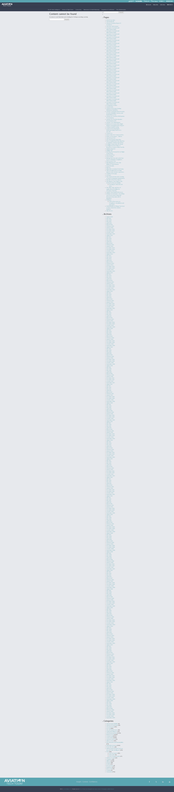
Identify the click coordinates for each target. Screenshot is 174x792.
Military (108, 761)
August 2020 (109, 328)
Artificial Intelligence (111, 731)
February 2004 (110, 635)
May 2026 (108, 221)
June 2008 (109, 555)
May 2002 (108, 668)
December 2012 (110, 471)
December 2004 (110, 620)
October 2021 (109, 306)
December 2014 (110, 434)
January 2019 (109, 358)
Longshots (109, 759)
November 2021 (110, 305)
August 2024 (109, 254)
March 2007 (109, 578)
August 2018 (109, 365)
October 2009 (110, 530)
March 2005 (109, 615)
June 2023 (108, 275)
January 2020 (109, 339)
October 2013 (109, 455)
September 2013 (110, 457)
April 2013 (108, 465)
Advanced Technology (112, 725)
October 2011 (109, 492)
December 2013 (110, 452)
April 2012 (108, 483)
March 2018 (109, 373)
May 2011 (108, 500)
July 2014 (108, 441)
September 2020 (110, 327)
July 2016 (108, 404)
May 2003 (108, 649)
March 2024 (109, 261)
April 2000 (109, 706)
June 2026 (108, 220)
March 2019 (109, 354)
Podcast (108, 762)
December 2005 (110, 601)
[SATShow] (146, 1)
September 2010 (110, 513)
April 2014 (109, 446)
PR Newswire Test (111, 161)
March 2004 (109, 634)
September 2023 (110, 271)
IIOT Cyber (112, 754)
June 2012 (108, 480)
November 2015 (110, 417)
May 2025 (108, 240)
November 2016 (110, 398)
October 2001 (110, 679)
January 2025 (109, 246)
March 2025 (109, 243)
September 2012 (110, 475)
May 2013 (108, 463)
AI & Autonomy (110, 726)
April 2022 (109, 297)
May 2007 (108, 575)
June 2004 (109, 629)
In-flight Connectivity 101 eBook (114, 144)
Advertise (162, 4)
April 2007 (109, 576)
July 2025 (108, 237)
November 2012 (110, 472)
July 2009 (108, 534)
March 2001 (109, 689)
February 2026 (110, 226)
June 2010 (108, 517)
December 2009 (110, 527)
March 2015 (109, 429)
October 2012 (109, 474)
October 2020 (110, 325)
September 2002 (110, 661)
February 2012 (110, 486)
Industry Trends (110, 757)
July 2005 (108, 609)
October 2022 (110, 288)
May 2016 (108, 407)
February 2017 (110, 393)
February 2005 (110, 617)
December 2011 (110, 489)
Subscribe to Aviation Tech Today (115, 169)
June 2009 (109, 536)
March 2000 (109, 708)
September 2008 (110, 550)
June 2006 (109, 592)
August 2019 (109, 347)
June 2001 (108, 685)
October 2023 (110, 269)
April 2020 (109, 334)
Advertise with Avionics (112, 26)
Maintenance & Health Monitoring (91, 9)
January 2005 (109, 618)
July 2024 (108, 255)
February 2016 (110, 412)
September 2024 (110, 252)
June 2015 (108, 424)
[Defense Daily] (169, 1)
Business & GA (110, 734)
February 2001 (110, 691)
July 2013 (108, 460)
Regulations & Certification (107, 9)
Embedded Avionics (111, 745)
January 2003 (109, 655)
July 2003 (108, 646)
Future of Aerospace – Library (114, 136)
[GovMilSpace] (154, 1)
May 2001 (108, 686)
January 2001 (109, 693)
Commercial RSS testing (112, 127)
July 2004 (108, 627)
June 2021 (108, 313)
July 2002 (108, 665)
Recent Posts (109, 765)
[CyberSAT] (162, 1)
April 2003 (109, 651)
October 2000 (110, 697)
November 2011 (110, 491)
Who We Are (109, 210)
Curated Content (110, 739)
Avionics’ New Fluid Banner (113, 122)
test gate (108, 175)
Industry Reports (110, 148)
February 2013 (110, 468)
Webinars (108, 200)
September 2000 (110, 699)
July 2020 (108, 330)
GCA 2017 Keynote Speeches (113, 139)
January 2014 (109, 451)
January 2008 (109, 562)
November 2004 (110, 621)
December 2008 (110, 545)
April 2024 (109, 260)
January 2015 (109, 432)
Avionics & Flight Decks (67, 9)
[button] (170, 4)
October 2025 (110, 232)
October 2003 (110, 641)
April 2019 (109, 353)
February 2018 (110, 375)
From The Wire (110, 747)
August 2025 (109, 235)
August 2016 (109, 403)
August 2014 (109, 440)
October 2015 (109, 418)
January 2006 (109, 600)
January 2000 (109, 711)
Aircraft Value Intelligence (54, 9)
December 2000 (110, 694)
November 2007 (110, 565)
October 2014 (110, 437)
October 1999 (110, 716)
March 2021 (109, 317)
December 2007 (110, 564)
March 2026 (109, 224)
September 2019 (110, 345)
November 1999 (110, 714)
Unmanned (109, 771)
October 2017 (109, 381)
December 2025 (110, 229)
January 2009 (109, 544)
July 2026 (108, 218)
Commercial (109, 736)
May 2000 (108, 705)
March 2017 (109, 392)
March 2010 (109, 522)
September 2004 (110, 624)
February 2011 (110, 505)
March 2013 (109, 466)
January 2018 (109, 376)
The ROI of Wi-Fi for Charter (113, 179)
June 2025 (108, 238)
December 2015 (110, 415)
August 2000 (109, 700)
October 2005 (110, 604)
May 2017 (108, 389)
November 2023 (110, 268)
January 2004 (109, 637)
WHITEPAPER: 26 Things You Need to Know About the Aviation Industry (115, 207)
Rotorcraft (109, 768)
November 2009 (110, 528)
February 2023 (110, 282)
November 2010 (110, 510)
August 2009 (109, 533)
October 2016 (109, 399)
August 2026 (109, 216)
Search (149, 4)
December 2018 (110, 359)
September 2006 (110, 587)
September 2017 (110, 382)
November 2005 (110, 603)
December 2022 (110, 285)
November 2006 (110, 584)
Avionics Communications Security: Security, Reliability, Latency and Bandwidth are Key (115, 113)
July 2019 (108, 348)
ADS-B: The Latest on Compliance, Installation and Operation (116, 203)
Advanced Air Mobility (112, 723)
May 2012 (108, 482)
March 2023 (109, 280)
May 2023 (108, 277)
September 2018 (110, 364)
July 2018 (108, 367)
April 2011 (108, 502)
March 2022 (109, 299)
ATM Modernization (111, 733)
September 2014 (110, 438)
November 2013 (110, 454)
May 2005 (108, 612)
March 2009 (109, 541)
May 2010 (108, 519)
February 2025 (110, 244)
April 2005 (109, 613)
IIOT (107, 751)
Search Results (110, 166)
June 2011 (108, 499)
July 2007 (108, 572)
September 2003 (110, 643)
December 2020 (110, 322)
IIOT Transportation (114, 756)
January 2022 (109, 302)
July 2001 (108, 683)
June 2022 (108, 294)
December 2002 (110, 657)
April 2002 (109, 669)
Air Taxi (108, 728)
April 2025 (109, 241)
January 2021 (109, 320)
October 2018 (109, 362)
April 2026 (109, 223)
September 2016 (110, 401)
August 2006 (109, 589)
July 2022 (108, 293)
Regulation (109, 767)
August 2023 (109, 272)
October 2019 (110, 344)
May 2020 (108, 333)
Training (108, 770)
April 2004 (109, 632)
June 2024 (109, 257)
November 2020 (110, 323)
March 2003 (109, 652)
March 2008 (109, 559)
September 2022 (110, 289)
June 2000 (109, 703)
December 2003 (110, 638)
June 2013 (108, 461)
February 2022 (110, 300)
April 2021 (108, 316)
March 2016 (109, 410)
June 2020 (109, 331)
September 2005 (110, 606)
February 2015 (110, 431)
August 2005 (109, 607)
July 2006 (108, 590)
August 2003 (109, 644)
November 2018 (110, 361)
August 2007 (109, 570)
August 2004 (109, 626)
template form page (111, 173)
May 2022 (108, 296)
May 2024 (108, 258)
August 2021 (109, 310)
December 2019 (110, 341)
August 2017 (109, 384)
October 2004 (110, 623)
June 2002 (109, 666)
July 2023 (108, 274)
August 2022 (109, 291)
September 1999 (110, 717)
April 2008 (109, 558)
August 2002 (109, 663)
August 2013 (109, 458)
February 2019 (110, 356)
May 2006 (108, 593)
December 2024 (110, 248)
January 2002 (109, 674)
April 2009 (109, 539)
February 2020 (110, 337)
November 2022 (110, 286)
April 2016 (108, 409)
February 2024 (110, 263)
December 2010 (110, 508)
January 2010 (109, 525)
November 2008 (110, 547)
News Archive (109, 156)
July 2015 (108, 423)
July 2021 (108, 311)
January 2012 (109, 488)
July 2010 (108, 516)
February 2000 (110, 710)
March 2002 (109, 671)
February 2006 (110, 598)
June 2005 (108, 610)
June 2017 (108, 387)
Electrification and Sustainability (114, 742)
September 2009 (110, 531)
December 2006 (110, 582)
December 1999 (110, 713)
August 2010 (109, 514)
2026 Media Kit (110, 21)
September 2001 (110, 680)
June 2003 (109, 648)
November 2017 (110, 379)
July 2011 (108, 497)
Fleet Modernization (121, 9)
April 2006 (109, 595)
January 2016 (109, 413)
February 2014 (110, 449)
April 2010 (109, 520)
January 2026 (109, 227)
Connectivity (78, 9)
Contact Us (109, 133)
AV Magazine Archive (111, 105)
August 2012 (109, 477)
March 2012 (109, 485)
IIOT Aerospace (113, 753)
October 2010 (110, 511)
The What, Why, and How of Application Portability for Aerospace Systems (113, 189)
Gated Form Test (110, 138)
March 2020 (109, 336)
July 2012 (108, 479)
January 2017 (109, 395)
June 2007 (108, 573)
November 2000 (110, 696)
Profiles (108, 764)
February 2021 (110, 319)
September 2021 (110, 308)
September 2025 (110, 234)
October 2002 (110, 660)
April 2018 (108, 372)
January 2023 (109, 283)
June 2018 (108, 368)
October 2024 (110, 251)
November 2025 (110, 230)
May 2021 (108, 314)
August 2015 (109, 421)
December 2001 (110, 675)
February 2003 (110, 654)
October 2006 (110, 586)
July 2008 (108, 553)
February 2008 (110, 561)
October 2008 (110, 548)
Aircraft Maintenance (112, 730)
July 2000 (108, 702)
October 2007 (110, 567)
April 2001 (109, 688)
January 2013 (109, 469)
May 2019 (108, 351)
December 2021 (110, 303)
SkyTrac (108, 167)
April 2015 (108, 427)
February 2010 (110, 523)
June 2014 (108, 443)
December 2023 (110, 266)
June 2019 (108, 350)
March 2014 (109, 448)
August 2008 (109, 551)
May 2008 (108, 556)
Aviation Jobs (109, 107)
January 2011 (109, 506)
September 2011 (110, 494)
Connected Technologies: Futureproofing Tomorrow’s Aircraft (113, 130)
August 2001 (109, 682)
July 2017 (108, 385)
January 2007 (109, 581)
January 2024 (109, 265)
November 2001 (110, 677)
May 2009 (108, 537)
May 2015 (108, 426)
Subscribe (155, 4)
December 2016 (110, 396)
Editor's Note (109, 740)
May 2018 (108, 370)
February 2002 (110, 672)
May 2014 (108, 444)
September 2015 (110, 420)
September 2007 (110, 568)
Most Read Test (110, 155)
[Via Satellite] (138, 1)
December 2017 (110, 378)
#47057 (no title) (110, 20)
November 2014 (110, 435)
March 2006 (109, 596)
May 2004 (108, 630)
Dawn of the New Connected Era (114, 134)
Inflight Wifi (109, 150)
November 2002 (110, 658)
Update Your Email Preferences (114, 192)
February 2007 (110, 579)
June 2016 (108, 406)
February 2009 (110, 542)
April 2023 (109, 279)
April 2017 (108, 390)
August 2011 (109, 496)
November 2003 (110, 640)
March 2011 (109, 503)
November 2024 (110, 249)
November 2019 (110, 342)
